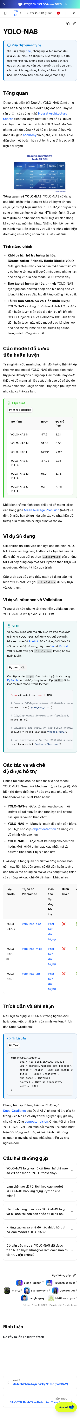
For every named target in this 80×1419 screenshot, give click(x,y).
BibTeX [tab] (13, 1045)
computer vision (36, 1121)
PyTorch (12, 680)
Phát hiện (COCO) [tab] (20, 410)
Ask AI (63, 1407)
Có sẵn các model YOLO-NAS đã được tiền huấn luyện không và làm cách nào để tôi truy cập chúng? (37, 1250)
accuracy (30, 135)
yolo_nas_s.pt (31, 923)
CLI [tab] (23, 667)
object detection (44, 829)
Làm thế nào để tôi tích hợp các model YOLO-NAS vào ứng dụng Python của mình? (34, 1191)
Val (52, 646)
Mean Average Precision (41, 510)
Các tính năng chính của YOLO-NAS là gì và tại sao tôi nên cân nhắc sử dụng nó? (35, 1211)
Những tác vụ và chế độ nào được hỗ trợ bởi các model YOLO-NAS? (35, 1230)
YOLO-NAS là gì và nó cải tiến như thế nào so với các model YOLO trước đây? (37, 1171)
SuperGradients (14, 1111)
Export (63, 646)
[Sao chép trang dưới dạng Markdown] (68, 23)
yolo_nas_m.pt (32, 948)
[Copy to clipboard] (68, 694)
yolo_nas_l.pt (31, 973)
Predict (33, 641)
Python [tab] (13, 667)
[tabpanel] (40, 455)
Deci (28, 51)
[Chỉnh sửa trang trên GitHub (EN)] (74, 23)
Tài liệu (16, 13)
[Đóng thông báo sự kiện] (4, 4)
